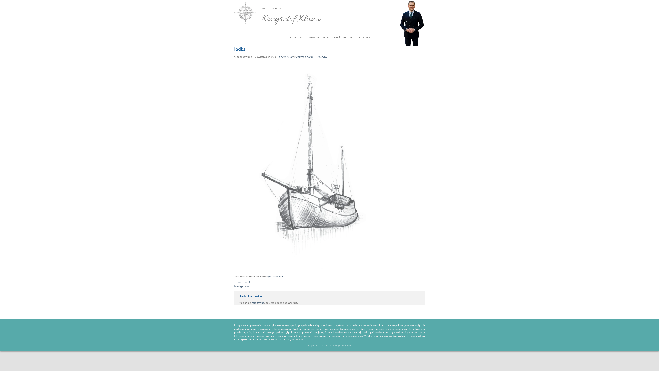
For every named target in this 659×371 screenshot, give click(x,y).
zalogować (258, 303)
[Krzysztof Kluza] (245, 13)
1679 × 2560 (285, 56)
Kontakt (364, 38)
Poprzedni (242, 282)
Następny (241, 286)
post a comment (276, 277)
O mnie (293, 38)
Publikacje (350, 38)
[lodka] (301, 166)
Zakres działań (330, 38)
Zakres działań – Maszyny (311, 56)
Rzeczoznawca (309, 38)
